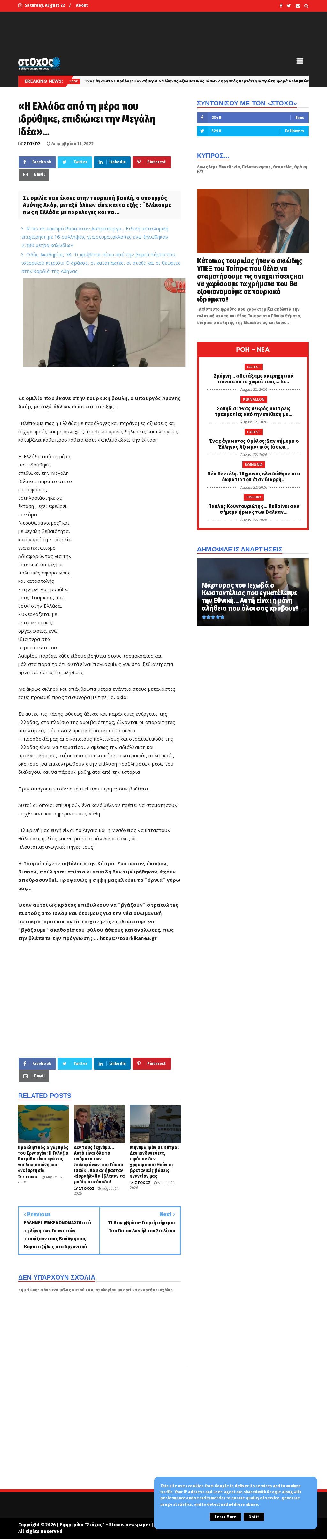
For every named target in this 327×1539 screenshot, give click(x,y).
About (82, 5)
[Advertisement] (127, 549)
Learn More (225, 1517)
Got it (253, 1517)
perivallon (254, 399)
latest (253, 367)
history (253, 497)
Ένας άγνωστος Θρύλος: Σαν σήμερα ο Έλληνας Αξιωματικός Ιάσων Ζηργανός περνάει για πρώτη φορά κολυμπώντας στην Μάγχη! (153, 81)
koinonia (305, 81)
